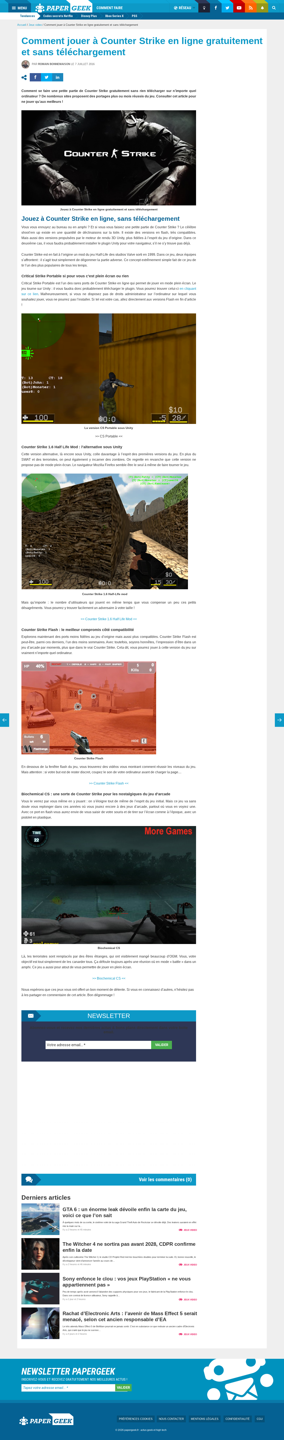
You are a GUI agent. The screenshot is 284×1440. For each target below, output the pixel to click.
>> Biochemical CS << (108, 978)
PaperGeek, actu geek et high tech (63, 6)
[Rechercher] (274, 7)
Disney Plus (89, 16)
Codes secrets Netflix (58, 16)
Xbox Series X (114, 16)
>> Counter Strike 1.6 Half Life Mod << (109, 619)
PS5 (134, 16)
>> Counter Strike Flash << (108, 783)
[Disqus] (108, 1122)
